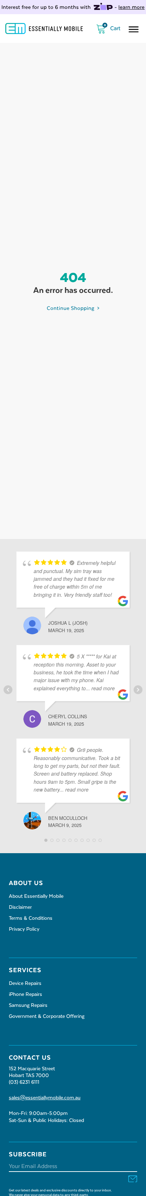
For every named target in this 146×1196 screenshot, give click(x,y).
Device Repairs (25, 983)
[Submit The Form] (132, 1179)
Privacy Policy (24, 929)
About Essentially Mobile (36, 896)
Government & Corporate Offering (46, 1016)
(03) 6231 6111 (24, 1082)
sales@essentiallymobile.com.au (44, 1098)
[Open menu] (134, 29)
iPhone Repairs (25, 994)
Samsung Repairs (28, 1005)
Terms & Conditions (30, 918)
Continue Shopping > (73, 308)
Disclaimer (20, 907)
